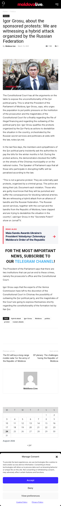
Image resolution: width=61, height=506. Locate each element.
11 (15, 423)
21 (38, 427)
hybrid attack (16, 318)
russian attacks (18, 322)
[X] (12, 52)
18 (15, 427)
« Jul (29, 445)
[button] (56, 456)
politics (47, 318)
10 (7, 423)
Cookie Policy (21, 502)
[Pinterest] (19, 52)
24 (7, 431)
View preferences (30, 495)
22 (46, 427)
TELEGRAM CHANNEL (34, 261)
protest (7, 322)
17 (7, 427)
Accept (30, 480)
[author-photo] (30, 378)
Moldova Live (10, 46)
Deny (30, 488)
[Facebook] (6, 52)
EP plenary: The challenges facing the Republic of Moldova (45, 358)
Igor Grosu (28, 318)
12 (22, 423)
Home (5, 11)
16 (54, 423)
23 (54, 427)
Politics (13, 11)
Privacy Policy (37, 502)
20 (30, 427)
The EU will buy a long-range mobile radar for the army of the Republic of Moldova (16, 358)
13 (30, 423)
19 (22, 427)
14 (38, 423)
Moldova (38, 318)
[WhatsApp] (25, 52)
